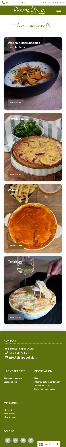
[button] (58, 10)
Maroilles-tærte (18, 118)
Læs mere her (16, 102)
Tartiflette (15, 261)
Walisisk (13, 190)
